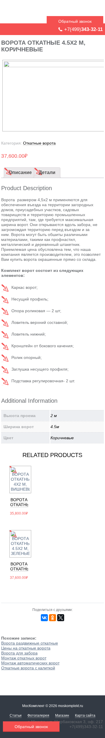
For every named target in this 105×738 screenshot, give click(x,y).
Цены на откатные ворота (25, 648)
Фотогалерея (38, 715)
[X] (60, 617)
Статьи (16, 715)
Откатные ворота (39, 143)
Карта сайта (85, 715)
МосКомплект (39, 12)
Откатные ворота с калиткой (28, 668)
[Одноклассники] (52, 617)
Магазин (62, 715)
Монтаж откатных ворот (23, 658)
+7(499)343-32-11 (86, 726)
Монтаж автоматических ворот (30, 663)
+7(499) (83, 29)
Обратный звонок (75, 21)
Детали (47, 172)
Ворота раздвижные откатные (29, 643)
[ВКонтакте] (44, 617)
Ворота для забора (19, 653)
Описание (20, 172)
